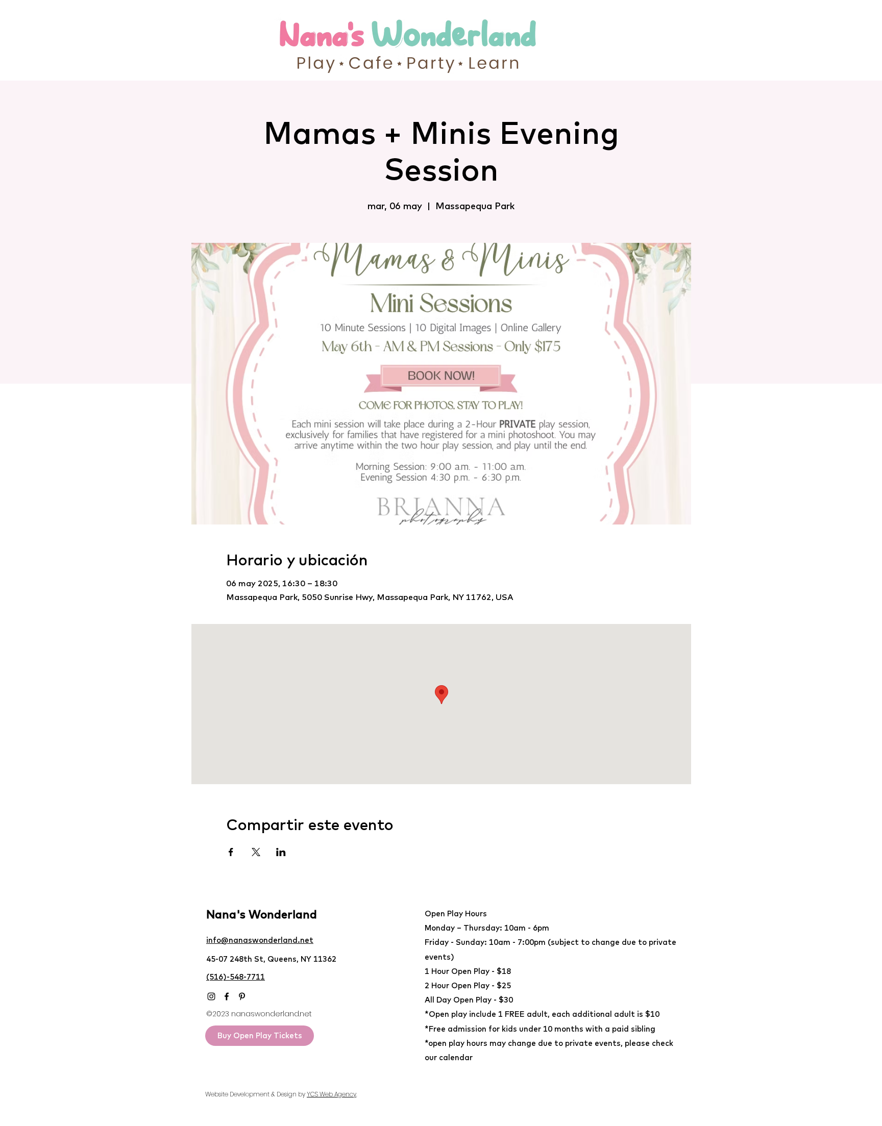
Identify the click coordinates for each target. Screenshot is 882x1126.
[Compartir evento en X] (256, 852)
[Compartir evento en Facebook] (231, 852)
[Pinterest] (242, 996)
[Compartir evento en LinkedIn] (281, 852)
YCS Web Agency (331, 1094)
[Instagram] (211, 996)
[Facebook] (227, 996)
